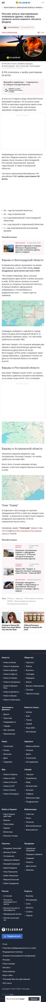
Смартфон (7, 762)
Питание (29, 750)
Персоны (6, 844)
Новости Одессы (10, 674)
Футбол (29, 712)
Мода (28, 782)
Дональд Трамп (9, 852)
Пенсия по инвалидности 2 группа (10, 902)
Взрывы (6, 820)
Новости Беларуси (11, 794)
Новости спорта (31, 707)
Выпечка (29, 896)
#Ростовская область (33, 598)
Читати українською (9, 32)
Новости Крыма (10, 696)
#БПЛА (10, 601)
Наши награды (9, 964)
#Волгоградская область (25, 601)
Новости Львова (10, 678)
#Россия (10, 598)
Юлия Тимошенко (10, 876)
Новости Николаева (11, 700)
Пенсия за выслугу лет (11, 919)
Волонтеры (8, 832)
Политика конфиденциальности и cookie (19, 948)
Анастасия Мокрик (13, 27)
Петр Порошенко (10, 872)
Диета (28, 754)
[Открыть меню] (3, 3)
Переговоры (8, 824)
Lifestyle (27, 770)
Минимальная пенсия (12, 914)
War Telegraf (20, 243)
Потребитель (31, 778)
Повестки (30, 814)
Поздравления (32, 802)
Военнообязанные (33, 826)
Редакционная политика (13, 952)
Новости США (9, 778)
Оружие (6, 828)
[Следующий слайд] (44, 7)
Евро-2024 (30, 728)
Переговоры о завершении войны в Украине (23, 7)
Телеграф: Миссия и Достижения (16, 979)
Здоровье (28, 741)
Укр (42, 3)
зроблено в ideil (8, 994)
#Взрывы (19, 598)
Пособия (29, 690)
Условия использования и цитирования (19, 956)
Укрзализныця (9, 734)
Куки (22, 999)
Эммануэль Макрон (11, 860)
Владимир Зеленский (12, 848)
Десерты (29, 908)
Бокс (28, 716)
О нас (5, 944)
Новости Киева (9, 662)
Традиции (30, 858)
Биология (7, 754)
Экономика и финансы (7, 708)
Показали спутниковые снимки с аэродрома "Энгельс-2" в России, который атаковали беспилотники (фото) (26, 554)
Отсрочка (30, 822)
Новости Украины (18, 565)
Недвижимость (9, 722)
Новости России (18, 546)
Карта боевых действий (9, 815)
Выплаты (30, 670)
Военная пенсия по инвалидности (11, 909)
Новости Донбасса (11, 692)
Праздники (29, 844)
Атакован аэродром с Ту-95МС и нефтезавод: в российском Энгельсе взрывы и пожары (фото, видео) (27, 587)
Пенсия (5, 891)
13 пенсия (7, 896)
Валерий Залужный (11, 864)
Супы (28, 904)
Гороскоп (30, 774)
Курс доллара (9, 730)
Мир (3, 770)
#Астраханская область (17, 604)
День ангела (31, 866)
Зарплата (30, 662)
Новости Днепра (10, 670)
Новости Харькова (11, 666)
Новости (5, 658)
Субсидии (30, 674)
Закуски (29, 915)
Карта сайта (8, 975)
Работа (29, 666)
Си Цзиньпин (8, 856)
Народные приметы (34, 854)
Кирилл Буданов (10, 868)
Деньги (6, 714)
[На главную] (23, 3)
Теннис (29, 720)
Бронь (28, 818)
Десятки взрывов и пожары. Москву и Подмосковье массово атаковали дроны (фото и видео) (28, 249)
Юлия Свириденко (11, 883)
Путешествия (31, 786)
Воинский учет (32, 830)
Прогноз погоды (32, 694)
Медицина (30, 678)
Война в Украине (9, 809)
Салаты (29, 912)
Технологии (8, 746)
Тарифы (6, 726)
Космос (6, 750)
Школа (28, 682)
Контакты (6, 967)
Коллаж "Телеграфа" (30, 66)
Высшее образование (35, 686)
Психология (31, 758)
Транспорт (7, 718)
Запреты (29, 862)
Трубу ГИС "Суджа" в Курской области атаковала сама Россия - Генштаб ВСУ (28, 571)
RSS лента (7, 983)
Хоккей (29, 724)
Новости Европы (10, 774)
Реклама (6, 960)
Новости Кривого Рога (10, 687)
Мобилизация (30, 809)
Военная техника (10, 836)
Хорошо (34, 999)
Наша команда (9, 971)
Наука (4, 741)
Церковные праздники (31, 849)
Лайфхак (29, 794)
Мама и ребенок (32, 746)
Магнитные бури (33, 798)
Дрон (5, 758)
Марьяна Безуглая (11, 879)
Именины (30, 870)
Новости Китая (9, 790)
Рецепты (28, 891)
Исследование (32, 762)
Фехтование (31, 732)
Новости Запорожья (11, 682)
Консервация (31, 900)
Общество (28, 658)
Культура (29, 790)
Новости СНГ (9, 786)
